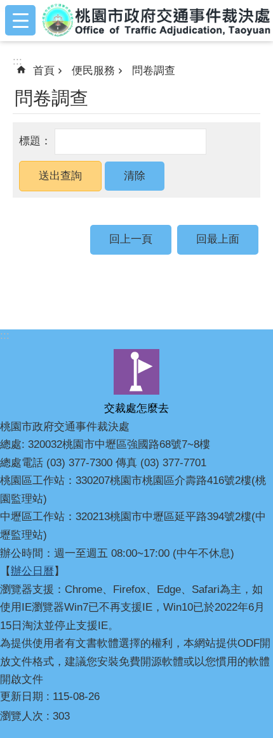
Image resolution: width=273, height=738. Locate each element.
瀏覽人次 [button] (21, 716)
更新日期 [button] (21, 696)
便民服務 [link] (93, 71)
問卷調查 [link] (153, 71)
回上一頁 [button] (130, 239)
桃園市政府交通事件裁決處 (157, 20)
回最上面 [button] (217, 239)
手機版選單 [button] (20, 20)
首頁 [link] (44, 71)
